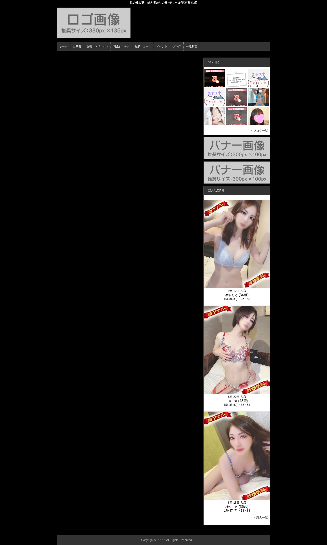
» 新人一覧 (261, 517)
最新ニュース (143, 46)
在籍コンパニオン (97, 46)
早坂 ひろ (231, 295)
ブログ (177, 46)
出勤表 (77, 46)
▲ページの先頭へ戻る (253, 531)
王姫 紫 (231, 401)
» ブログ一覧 (259, 130)
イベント (162, 46)
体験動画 (191, 46)
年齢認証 (63, 54)
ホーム (63, 46)
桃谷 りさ (231, 507)
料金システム (121, 46)
